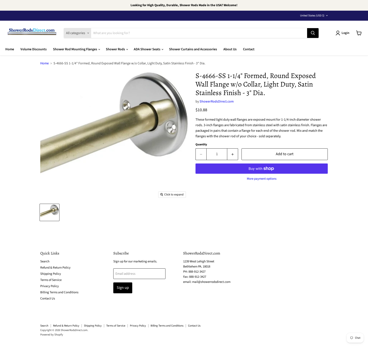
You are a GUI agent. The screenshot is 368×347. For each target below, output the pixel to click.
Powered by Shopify (51, 335)
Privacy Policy (49, 286)
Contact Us (47, 298)
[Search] (313, 33)
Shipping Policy (50, 274)
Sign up (123, 287)
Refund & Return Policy (55, 267)
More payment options (261, 179)
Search (44, 261)
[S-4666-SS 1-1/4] (49, 212)
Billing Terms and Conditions (59, 292)
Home (9, 49)
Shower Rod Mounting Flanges (75, 49)
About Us (230, 49)
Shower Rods (116, 49)
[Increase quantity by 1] (232, 154)
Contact (248, 49)
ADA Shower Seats (147, 49)
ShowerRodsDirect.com (217, 101)
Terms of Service (51, 280)
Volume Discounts (33, 49)
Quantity (201, 144)
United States (312, 15)
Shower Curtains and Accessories (193, 49)
